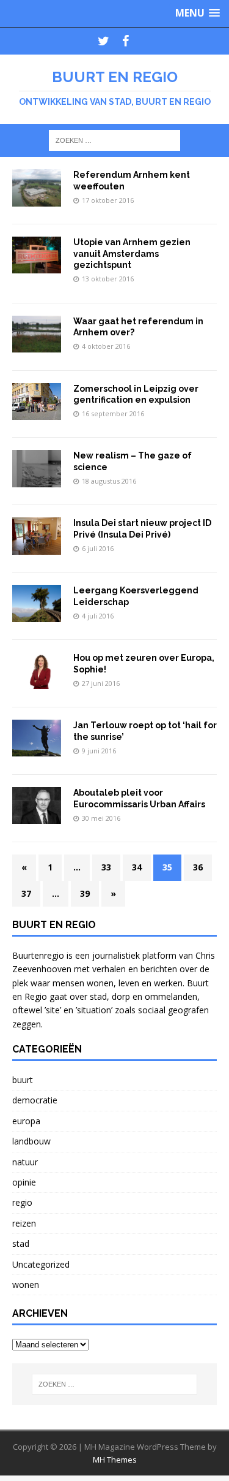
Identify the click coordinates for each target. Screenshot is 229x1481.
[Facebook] (126, 41)
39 (85, 893)
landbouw (31, 1141)
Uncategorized (41, 1264)
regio (22, 1202)
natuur (25, 1162)
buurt (22, 1080)
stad (20, 1243)
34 (137, 867)
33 (106, 867)
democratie (34, 1100)
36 (198, 867)
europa (26, 1121)
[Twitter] (104, 41)
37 (26, 893)
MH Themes (115, 1459)
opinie (24, 1182)
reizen (24, 1223)
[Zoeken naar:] (114, 139)
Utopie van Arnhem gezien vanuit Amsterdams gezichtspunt (132, 253)
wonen (25, 1284)
